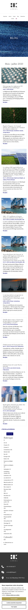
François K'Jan (13, 346)
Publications (22, 16)
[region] (14, 596)
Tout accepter (14, 598)
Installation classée (18, 130)
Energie (11, 130)
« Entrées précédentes (8, 429)
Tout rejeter (14, 606)
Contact (12, 18)
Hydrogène (12, 410)
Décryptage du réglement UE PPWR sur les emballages (13, 87)
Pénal (5, 504)
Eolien (5, 458)
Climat (11, 301)
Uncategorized (7, 529)
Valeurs (10, 16)
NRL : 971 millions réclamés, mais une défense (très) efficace (13, 217)
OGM (5, 497)
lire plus (5, 102)
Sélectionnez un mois (8, 543)
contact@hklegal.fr (11, 572)
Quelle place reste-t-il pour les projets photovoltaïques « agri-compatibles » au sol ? (13, 321)
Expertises (5, 16)
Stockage (6, 523)
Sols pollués (7, 521)
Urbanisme (6, 533)
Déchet (11, 89)
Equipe (14, 16)
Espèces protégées (18, 178)
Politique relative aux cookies (12, 595)
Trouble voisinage (8, 525)
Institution (6, 475)
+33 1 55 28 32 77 (10, 566)
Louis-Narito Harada (15, 368)
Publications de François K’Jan (13, 345)
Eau (5, 454)
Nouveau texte (7, 489)
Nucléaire (6, 495)
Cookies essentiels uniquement (14, 602)
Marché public (18, 219)
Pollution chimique (8, 510)
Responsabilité (7, 516)
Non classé (6, 487)
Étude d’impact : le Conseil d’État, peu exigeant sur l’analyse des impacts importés (14, 127)
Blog (18, 16)
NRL (23, 219)
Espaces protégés (8, 461)
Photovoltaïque (11, 179)
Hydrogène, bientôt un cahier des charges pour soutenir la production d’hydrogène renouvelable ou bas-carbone (14, 407)
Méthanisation (7, 484)
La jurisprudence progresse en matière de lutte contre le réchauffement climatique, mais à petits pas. (13, 297)
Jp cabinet (11, 219)
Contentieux (17, 301)
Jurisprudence (6, 132)
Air (4, 442)
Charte (5, 445)
